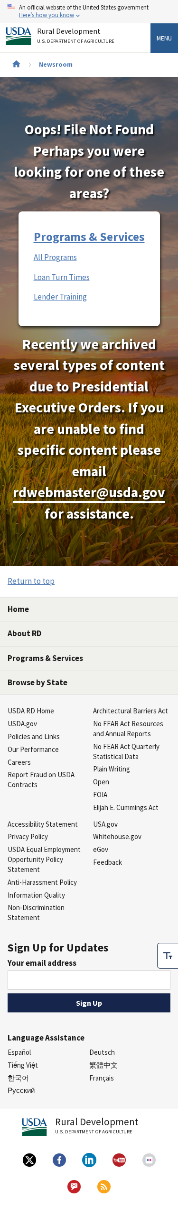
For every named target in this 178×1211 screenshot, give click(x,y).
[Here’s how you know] (89, 11)
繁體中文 (103, 1065)
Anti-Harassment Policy (42, 882)
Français (101, 1077)
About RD (24, 633)
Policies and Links (34, 736)
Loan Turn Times (62, 277)
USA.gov (105, 824)
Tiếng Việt (23, 1065)
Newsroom (56, 64)
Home (18, 609)
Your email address (42, 963)
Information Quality (36, 895)
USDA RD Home (31, 710)
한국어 (18, 1077)
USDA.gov (22, 723)
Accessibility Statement (43, 824)
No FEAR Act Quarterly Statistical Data (126, 751)
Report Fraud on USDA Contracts (41, 779)
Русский (21, 1090)
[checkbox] (167, 956)
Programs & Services (89, 236)
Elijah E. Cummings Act (126, 807)
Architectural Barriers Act (130, 710)
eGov (100, 849)
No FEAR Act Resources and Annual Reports (128, 728)
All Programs (55, 257)
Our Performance (33, 749)
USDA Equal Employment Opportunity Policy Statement (44, 859)
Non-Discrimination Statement (36, 912)
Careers (19, 762)
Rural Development (75, 35)
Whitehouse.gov (117, 836)
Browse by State (37, 682)
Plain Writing (111, 768)
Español (19, 1052)
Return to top (31, 581)
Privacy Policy (28, 836)
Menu (164, 38)
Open (101, 781)
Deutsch (102, 1052)
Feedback (107, 862)
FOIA (100, 794)
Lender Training (60, 296)
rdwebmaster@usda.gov (89, 492)
